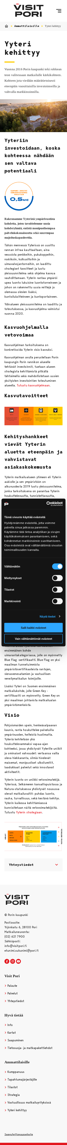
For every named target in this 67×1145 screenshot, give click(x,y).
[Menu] (59, 11)
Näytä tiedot (47, 616)
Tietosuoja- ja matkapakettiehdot (29, 1048)
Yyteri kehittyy (17, 1110)
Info (10, 1025)
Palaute (12, 985)
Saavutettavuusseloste (18, 1134)
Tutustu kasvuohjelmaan (33, 385)
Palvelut (12, 993)
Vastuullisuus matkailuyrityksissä (29, 1102)
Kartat (11, 1032)
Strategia (13, 1095)
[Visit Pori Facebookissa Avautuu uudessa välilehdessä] (6, 961)
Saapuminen (15, 1040)
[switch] (57, 578)
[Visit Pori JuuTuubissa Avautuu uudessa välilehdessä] (18, 961)
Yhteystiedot (15, 1001)
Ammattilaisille (26, 26)
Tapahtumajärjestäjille (22, 1079)
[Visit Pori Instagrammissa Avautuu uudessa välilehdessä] (12, 961)
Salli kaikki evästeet (33, 627)
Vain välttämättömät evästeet (33, 638)
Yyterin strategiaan (29, 812)
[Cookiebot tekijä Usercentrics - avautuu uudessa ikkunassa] (47, 503)
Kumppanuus (15, 1072)
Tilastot (12, 1087)
